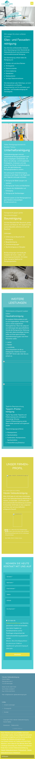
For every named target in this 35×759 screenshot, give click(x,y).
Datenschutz (15, 725)
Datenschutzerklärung (13, 623)
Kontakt (6, 712)
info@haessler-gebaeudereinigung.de (15, 694)
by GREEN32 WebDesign (17, 728)
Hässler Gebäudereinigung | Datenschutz (13, 750)
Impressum (6, 725)
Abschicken (17, 654)
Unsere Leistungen (9, 705)
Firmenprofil (7, 708)
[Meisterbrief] (17, 514)
